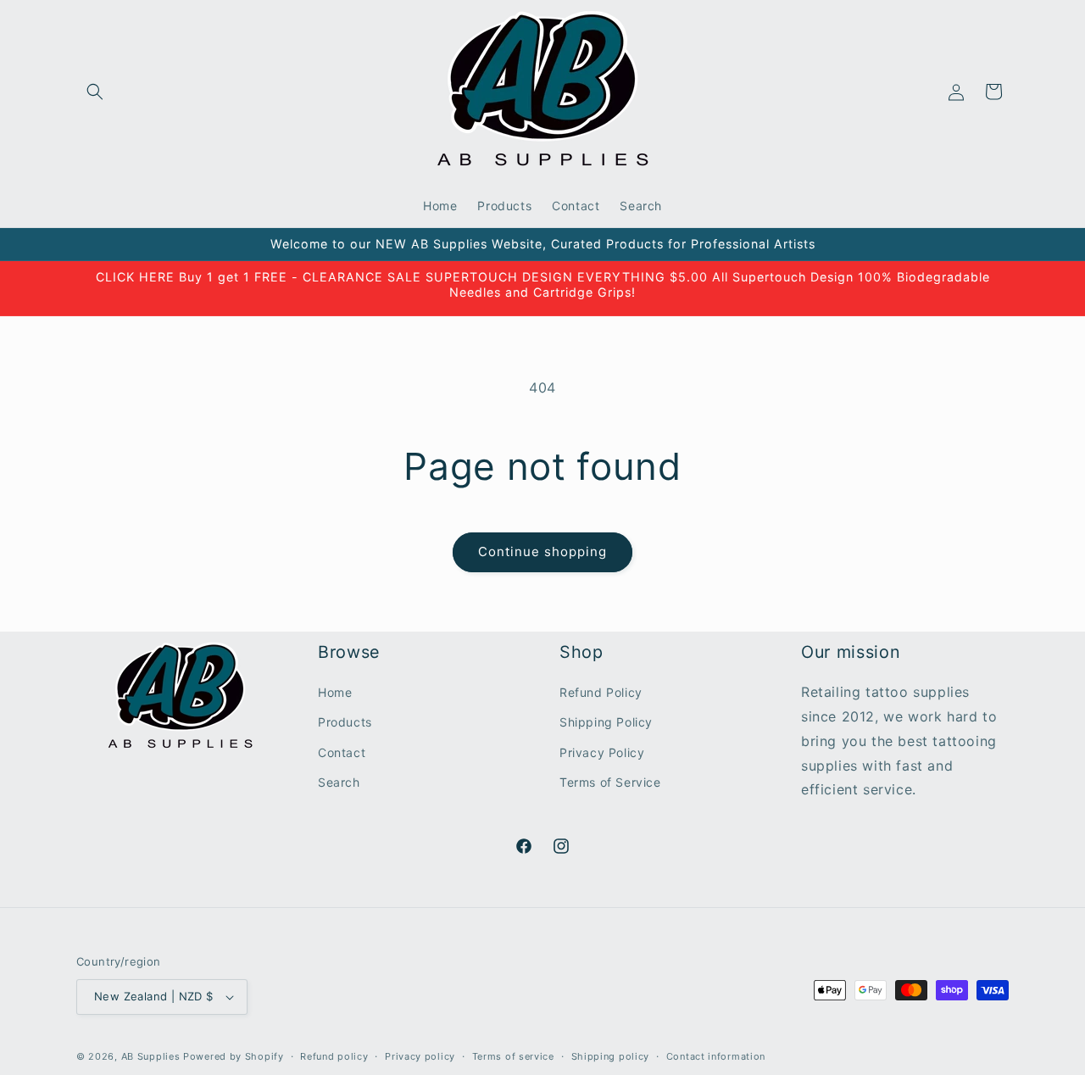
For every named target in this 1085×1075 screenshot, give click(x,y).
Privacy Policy (601, 752)
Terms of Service (610, 782)
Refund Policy (601, 692)
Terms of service (513, 1055)
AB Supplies (151, 1056)
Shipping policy (610, 1055)
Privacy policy (420, 1055)
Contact (341, 752)
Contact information (715, 1055)
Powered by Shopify (233, 1056)
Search (339, 782)
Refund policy (334, 1055)
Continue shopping (542, 551)
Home (335, 692)
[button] (95, 91)
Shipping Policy (606, 722)
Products (345, 722)
